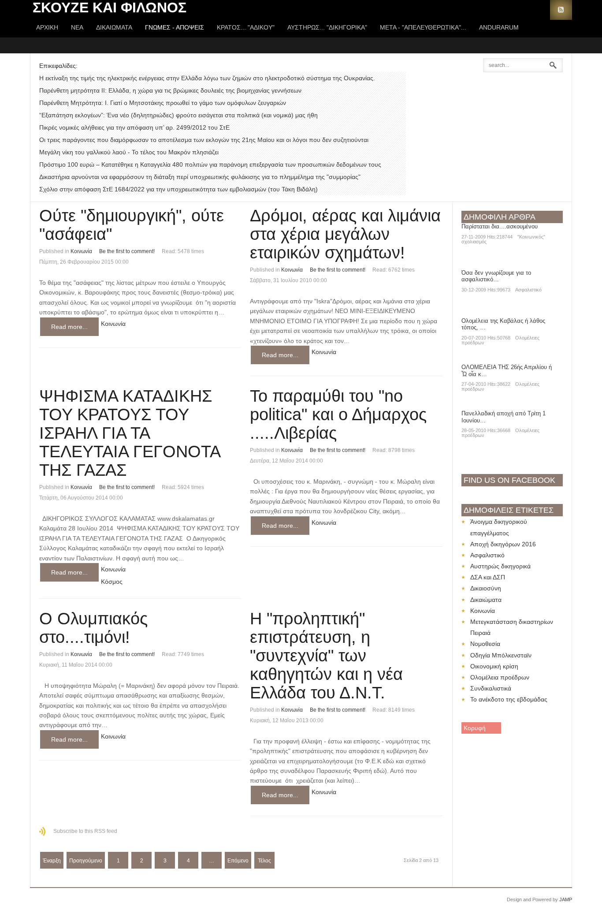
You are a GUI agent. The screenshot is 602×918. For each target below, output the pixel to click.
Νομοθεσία (485, 643)
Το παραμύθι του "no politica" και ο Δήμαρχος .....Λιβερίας (338, 414)
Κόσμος (112, 581)
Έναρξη (52, 861)
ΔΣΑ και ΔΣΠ (487, 577)
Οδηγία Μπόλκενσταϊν (500, 655)
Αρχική (47, 27)
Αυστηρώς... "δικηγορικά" (327, 27)
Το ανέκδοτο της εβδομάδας (508, 699)
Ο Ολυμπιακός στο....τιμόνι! (93, 627)
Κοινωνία (81, 251)
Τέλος (264, 861)
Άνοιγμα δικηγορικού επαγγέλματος (498, 527)
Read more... (69, 326)
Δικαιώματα (114, 27)
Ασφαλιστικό (528, 289)
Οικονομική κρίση (494, 666)
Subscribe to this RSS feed (85, 831)
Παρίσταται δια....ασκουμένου (499, 226)
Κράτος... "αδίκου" (246, 27)
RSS (561, 10)
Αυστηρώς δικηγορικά (500, 566)
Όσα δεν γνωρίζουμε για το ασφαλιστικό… (496, 276)
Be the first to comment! (127, 251)
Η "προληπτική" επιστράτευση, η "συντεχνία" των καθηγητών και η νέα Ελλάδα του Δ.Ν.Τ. (326, 655)
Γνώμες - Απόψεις (174, 27)
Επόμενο (238, 861)
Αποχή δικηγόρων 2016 (503, 544)
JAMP (565, 899)
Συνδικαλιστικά (490, 688)
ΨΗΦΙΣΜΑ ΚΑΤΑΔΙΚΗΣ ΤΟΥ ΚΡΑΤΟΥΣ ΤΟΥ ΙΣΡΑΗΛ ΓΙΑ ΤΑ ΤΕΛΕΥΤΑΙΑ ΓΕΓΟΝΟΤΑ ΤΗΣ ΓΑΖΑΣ (129, 433)
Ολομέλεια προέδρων (499, 677)
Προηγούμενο (85, 861)
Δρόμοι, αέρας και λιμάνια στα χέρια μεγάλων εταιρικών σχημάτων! (345, 234)
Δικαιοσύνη (485, 588)
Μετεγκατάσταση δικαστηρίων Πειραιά (511, 627)
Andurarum (499, 27)
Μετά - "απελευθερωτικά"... (423, 27)
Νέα (77, 27)
